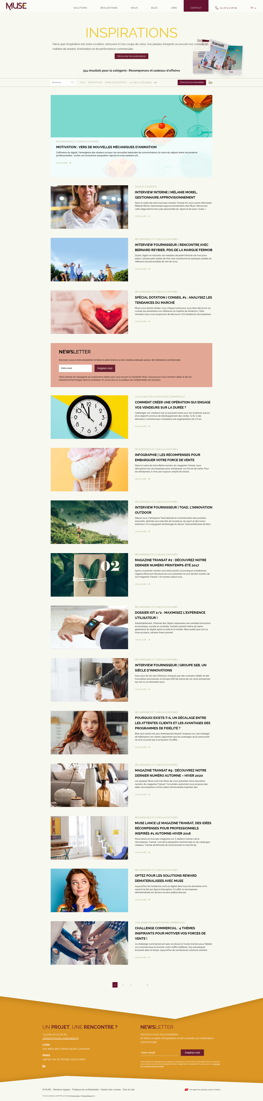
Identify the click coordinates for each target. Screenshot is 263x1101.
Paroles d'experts (116, 82)
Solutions (80, 8)
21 (147, 985)
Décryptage (95, 82)
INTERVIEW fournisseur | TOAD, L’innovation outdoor (173, 510)
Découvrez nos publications (131, 56)
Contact (196, 8)
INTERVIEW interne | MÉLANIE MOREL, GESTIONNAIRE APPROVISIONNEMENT (166, 194)
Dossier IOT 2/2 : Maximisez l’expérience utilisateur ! (170, 615)
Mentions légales (61, 1089)
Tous (82, 82)
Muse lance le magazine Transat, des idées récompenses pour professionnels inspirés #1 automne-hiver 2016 (173, 828)
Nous (134, 8)
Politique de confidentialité (85, 1089)
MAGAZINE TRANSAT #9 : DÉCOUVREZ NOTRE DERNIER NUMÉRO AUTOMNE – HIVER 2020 (170, 773)
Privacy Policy (76, 1096)
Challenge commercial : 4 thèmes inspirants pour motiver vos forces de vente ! (170, 933)
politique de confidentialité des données (141, 380)
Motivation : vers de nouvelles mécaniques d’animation (106, 147)
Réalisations (109, 8)
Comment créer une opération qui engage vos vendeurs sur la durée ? (172, 404)
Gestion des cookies (111, 1089)
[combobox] (143, 83)
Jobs (174, 8)
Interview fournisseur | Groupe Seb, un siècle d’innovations (170, 667)
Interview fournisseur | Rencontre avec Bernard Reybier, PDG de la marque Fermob (173, 247)
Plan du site (129, 1089)
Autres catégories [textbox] (140, 82)
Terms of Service (87, 1096)
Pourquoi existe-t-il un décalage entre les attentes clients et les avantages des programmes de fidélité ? (172, 723)
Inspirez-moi (192, 1052)
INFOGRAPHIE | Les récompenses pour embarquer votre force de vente (167, 457)
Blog (154, 8)
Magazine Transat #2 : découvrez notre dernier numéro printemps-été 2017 (170, 562)
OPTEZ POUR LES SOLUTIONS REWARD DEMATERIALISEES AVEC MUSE (166, 878)
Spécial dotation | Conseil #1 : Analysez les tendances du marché (173, 300)
